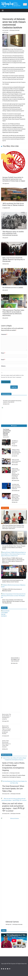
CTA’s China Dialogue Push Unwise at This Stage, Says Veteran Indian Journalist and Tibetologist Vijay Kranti (13, 527)
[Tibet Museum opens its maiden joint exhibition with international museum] (14, 213)
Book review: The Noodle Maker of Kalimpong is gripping (6, 717)
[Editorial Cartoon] (14, 868)
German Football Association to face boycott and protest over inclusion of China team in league (13, 179)
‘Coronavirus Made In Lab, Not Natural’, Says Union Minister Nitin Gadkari (16, 497)
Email (3, 359)
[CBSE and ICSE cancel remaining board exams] (6, 461)
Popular (15, 425)
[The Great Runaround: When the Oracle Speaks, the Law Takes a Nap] (14, 782)
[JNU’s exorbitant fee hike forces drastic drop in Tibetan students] (14, 188)
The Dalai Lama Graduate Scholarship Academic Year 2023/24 (12, 401)
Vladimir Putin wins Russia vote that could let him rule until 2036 (16, 452)
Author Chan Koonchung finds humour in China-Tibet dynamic (6, 743)
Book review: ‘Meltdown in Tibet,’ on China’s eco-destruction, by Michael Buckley (6, 729)
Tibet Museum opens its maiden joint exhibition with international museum (13, 233)
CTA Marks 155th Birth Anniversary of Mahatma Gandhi (12, 589)
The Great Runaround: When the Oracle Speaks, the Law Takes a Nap (13, 788)
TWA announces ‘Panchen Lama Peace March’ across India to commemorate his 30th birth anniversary (13, 312)
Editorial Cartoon (12, 922)
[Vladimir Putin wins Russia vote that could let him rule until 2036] (6, 451)
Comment (4, 334)
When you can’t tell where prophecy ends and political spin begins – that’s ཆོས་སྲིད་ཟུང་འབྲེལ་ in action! (13, 807)
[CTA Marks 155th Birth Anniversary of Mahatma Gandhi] (14, 586)
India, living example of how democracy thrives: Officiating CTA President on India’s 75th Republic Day (16, 473)
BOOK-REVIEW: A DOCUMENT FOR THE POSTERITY (15, 659)
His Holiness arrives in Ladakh (12, 287)
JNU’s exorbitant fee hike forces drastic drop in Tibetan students (13, 204)
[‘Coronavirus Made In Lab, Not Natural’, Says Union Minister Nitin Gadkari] (6, 496)
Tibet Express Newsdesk (14, 30)
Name (3, 353)
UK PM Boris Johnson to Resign (15, 442)
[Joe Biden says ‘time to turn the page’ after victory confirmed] (6, 486)
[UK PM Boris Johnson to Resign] (6, 442)
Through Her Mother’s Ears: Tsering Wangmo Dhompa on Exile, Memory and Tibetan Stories (13, 547)
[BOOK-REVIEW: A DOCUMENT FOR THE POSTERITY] (5, 661)
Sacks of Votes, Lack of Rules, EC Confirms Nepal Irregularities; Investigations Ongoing (13, 766)
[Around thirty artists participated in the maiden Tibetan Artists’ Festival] (14, 572)
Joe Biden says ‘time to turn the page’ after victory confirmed (16, 486)
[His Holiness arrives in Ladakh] (14, 269)
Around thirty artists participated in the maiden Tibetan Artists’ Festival (12, 581)
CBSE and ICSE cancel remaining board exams (16, 461)
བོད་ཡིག (25, 4)
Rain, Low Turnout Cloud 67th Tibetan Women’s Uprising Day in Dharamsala (13, 259)
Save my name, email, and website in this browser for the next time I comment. (12, 376)
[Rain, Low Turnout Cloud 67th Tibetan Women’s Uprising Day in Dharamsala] (14, 242)
